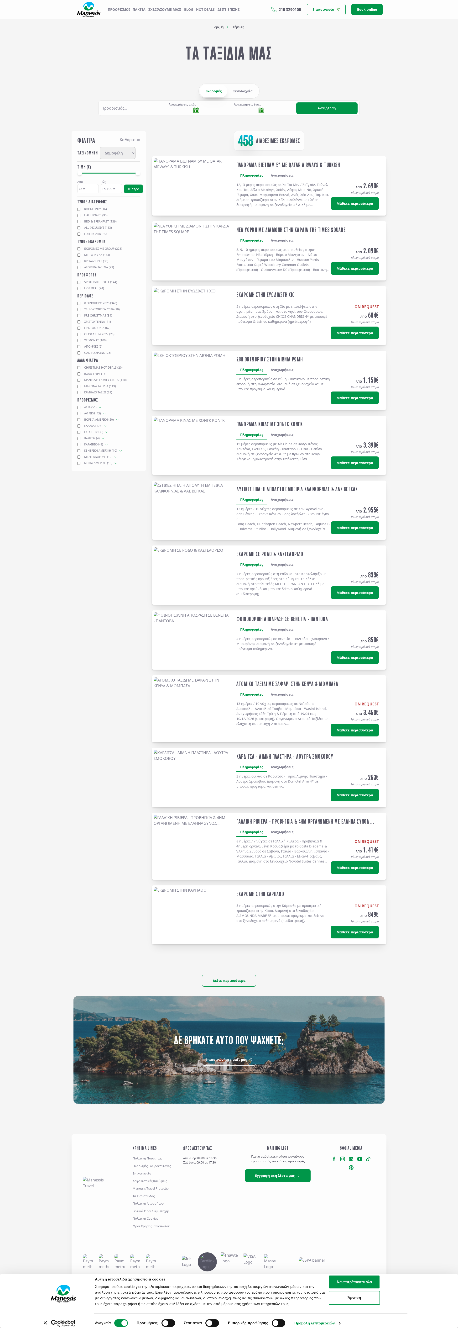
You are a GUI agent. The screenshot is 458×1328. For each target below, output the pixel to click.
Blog (188, 9)
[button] (131, 108)
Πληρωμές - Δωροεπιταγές (152, 1166)
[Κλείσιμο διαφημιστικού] (418, 1277)
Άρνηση (354, 1298)
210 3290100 (290, 9)
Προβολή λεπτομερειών (314, 1323)
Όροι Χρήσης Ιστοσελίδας (151, 1226)
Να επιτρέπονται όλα (354, 1282)
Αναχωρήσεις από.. (182, 104)
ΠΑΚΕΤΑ (139, 9)
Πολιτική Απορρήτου (148, 1203)
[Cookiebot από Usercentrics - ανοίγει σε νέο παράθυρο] (63, 1323)
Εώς (103, 182)
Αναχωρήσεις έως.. (247, 104)
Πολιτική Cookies (145, 1218)
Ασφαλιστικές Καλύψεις (150, 1181)
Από (80, 182)
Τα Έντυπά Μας (144, 1196)
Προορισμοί (119, 9)
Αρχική (219, 27)
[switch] (168, 1323)
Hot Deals (205, 9)
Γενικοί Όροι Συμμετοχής (151, 1211)
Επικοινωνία (142, 1173)
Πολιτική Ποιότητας (147, 1158)
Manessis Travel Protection (152, 1188)
